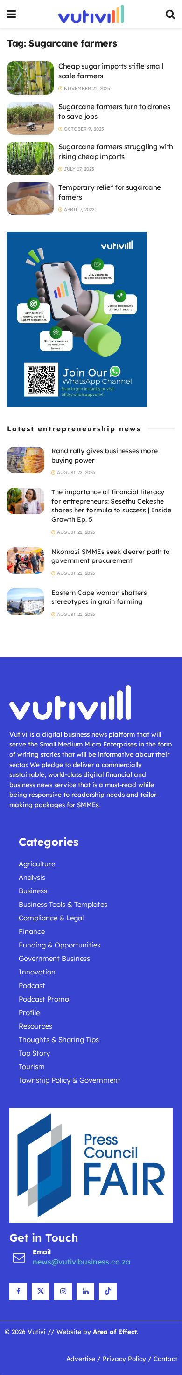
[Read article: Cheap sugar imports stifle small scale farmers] (30, 78)
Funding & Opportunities (59, 944)
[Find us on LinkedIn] (85, 1291)
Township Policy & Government (69, 1080)
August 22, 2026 (75, 473)
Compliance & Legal (51, 917)
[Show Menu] (11, 14)
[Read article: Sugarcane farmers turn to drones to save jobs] (30, 118)
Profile (29, 1012)
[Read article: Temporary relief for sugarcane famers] (30, 199)
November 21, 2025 (86, 88)
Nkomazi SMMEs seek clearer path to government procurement (110, 556)
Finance (32, 931)
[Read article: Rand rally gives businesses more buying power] (25, 460)
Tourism (32, 1066)
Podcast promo (44, 999)
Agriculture (37, 863)
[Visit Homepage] (91, 14)
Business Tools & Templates (63, 904)
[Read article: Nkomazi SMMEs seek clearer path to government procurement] (25, 560)
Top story (34, 1053)
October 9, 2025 (83, 129)
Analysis (32, 877)
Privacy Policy (124, 1358)
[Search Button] (170, 14)
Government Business (54, 958)
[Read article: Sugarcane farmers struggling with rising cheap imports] (30, 158)
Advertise (80, 1358)
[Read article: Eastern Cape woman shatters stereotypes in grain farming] (25, 601)
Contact (165, 1358)
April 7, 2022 (78, 210)
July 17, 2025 (78, 169)
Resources (35, 1026)
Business (33, 890)
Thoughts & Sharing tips (59, 1039)
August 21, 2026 (75, 573)
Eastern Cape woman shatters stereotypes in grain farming (99, 597)
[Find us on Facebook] (18, 1291)
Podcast (32, 985)
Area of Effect (115, 1331)
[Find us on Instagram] (63, 1291)
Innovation (37, 971)
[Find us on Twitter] (40, 1291)
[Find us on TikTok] (108, 1291)
